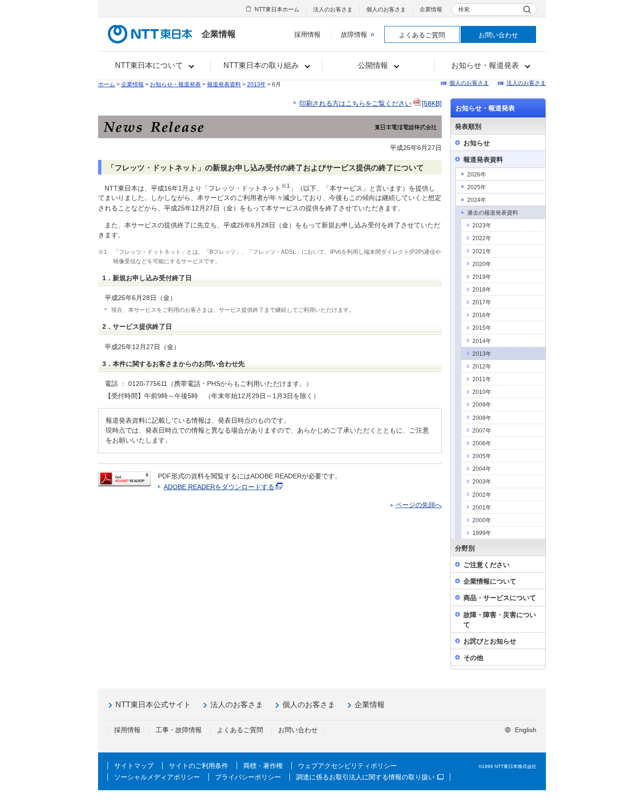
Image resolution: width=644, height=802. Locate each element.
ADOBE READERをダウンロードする (219, 487)
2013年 (256, 84)
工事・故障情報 (179, 730)
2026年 (476, 174)
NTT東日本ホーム (277, 9)
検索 (464, 9)
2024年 (476, 200)
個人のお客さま (386, 9)
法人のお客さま (333, 9)
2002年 (481, 495)
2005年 (481, 456)
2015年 (481, 328)
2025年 (476, 187)
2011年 (481, 379)
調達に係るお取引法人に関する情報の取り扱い (365, 777)
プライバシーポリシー (248, 777)
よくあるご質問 (422, 35)
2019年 (481, 277)
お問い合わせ (498, 35)
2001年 (481, 507)
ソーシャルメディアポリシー (157, 777)
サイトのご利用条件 (198, 765)
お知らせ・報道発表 (175, 84)
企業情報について (489, 581)
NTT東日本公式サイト (153, 705)
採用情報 (307, 34)
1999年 (481, 533)
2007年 (481, 430)
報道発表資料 (224, 84)
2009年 (481, 404)
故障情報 (354, 34)
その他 (473, 657)
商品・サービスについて (499, 598)
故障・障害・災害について (499, 619)
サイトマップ (134, 765)
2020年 (481, 264)
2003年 (481, 481)
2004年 (481, 469)
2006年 (481, 443)
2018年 (481, 289)
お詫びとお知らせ (489, 641)
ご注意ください (486, 564)
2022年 (481, 238)
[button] (154, 65)
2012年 (481, 366)
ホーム (106, 84)
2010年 (481, 392)
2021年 (481, 251)
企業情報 (431, 9)
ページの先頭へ (419, 505)
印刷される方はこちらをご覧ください (370, 103)
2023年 (481, 225)
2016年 (481, 315)
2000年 (481, 520)
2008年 (481, 418)
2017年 (481, 302)
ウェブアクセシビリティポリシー (347, 765)
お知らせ (476, 143)
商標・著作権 (263, 765)
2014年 (481, 341)
